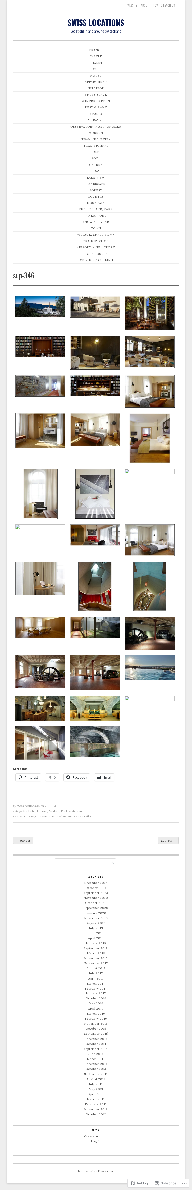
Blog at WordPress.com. (96, 1171)
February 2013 (96, 1104)
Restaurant (96, 107)
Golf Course (96, 254)
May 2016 (96, 1003)
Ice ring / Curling (96, 260)
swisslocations (26, 806)
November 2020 (96, 898)
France (96, 50)
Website (132, 5)
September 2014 (96, 1049)
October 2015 (96, 1028)
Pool (96, 158)
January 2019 (96, 943)
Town (96, 228)
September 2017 (96, 963)
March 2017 (96, 983)
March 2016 (96, 1013)
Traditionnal (96, 145)
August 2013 (96, 1079)
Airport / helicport (96, 247)
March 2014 (96, 1059)
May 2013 (96, 1089)
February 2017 (96, 988)
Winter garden (96, 101)
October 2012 (96, 1114)
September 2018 (96, 948)
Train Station (96, 241)
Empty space (96, 94)
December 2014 (96, 1039)
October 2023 (96, 888)
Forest (96, 190)
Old (96, 152)
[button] (40, 308)
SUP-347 (168, 840)
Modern (96, 133)
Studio (96, 114)
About (145, 5)
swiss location (83, 816)
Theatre (96, 120)
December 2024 (96, 883)
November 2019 (96, 918)
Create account (96, 1136)
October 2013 (96, 1069)
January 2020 (96, 913)
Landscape (96, 184)
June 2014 (96, 1054)
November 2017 (96, 958)
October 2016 (96, 998)
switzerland (20, 816)
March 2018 (96, 953)
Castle (96, 56)
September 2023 (96, 893)
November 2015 (96, 1023)
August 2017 (96, 968)
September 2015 (96, 1033)
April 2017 (96, 978)
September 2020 (96, 908)
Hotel (96, 75)
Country (96, 196)
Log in (96, 1141)
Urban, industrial (96, 139)
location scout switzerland (55, 816)
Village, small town (96, 234)
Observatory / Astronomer (96, 126)
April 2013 (96, 1094)
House (96, 69)
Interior (96, 88)
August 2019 (96, 923)
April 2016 (96, 1008)
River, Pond (96, 215)
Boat (96, 171)
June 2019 (96, 933)
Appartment (96, 82)
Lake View (96, 177)
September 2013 (96, 1074)
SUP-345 (23, 840)
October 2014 (96, 1044)
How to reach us (164, 5)
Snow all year (96, 222)
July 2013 (96, 1084)
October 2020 (96, 903)
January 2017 (96, 993)
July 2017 (96, 973)
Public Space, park (96, 209)
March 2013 (96, 1099)
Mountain (96, 203)
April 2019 (96, 938)
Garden (96, 165)
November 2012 (96, 1109)
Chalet (96, 63)
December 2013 (96, 1064)
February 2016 (96, 1018)
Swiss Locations (96, 22)
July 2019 (96, 928)
